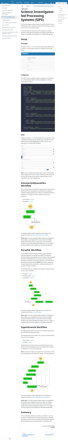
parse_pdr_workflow (36, 312)
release (47, 243)
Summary (60, 23)
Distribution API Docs (19, 3)
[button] (10, 8)
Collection (61, 10)
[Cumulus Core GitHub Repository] (51, 3)
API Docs (13, 2)
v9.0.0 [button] (46, 3)
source (32, 199)
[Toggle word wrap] (51, 85)
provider (32, 46)
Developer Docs (26, 3)
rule (32, 138)
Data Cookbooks (34, 3)
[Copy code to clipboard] (53, 85)
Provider (61, 8)
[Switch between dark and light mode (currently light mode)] (54, 3)
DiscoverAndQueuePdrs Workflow (62, 15)
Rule (60, 12)
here (22, 80)
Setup (59, 6)
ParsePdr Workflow (62, 17)
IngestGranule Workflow (61, 20)
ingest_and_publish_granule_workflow (40, 397)
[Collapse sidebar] (10, 438)
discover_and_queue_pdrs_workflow (40, 235)
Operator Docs (40, 3)
